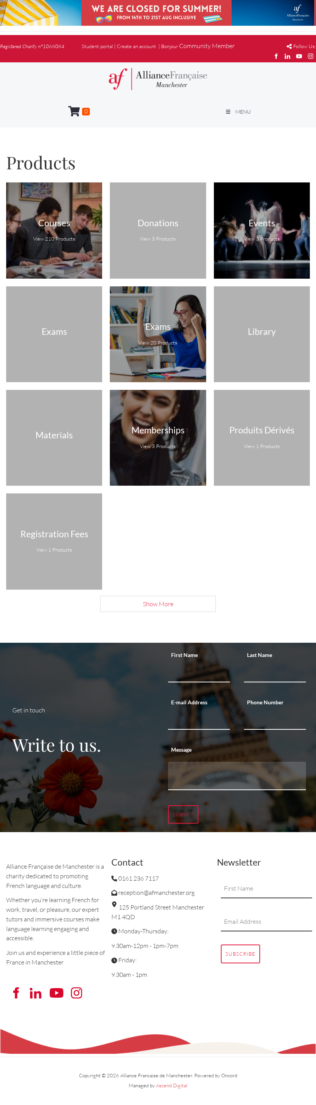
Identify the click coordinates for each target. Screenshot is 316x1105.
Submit (183, 814)
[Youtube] (299, 56)
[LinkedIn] (287, 56)
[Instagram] (310, 56)
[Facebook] (276, 56)
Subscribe (240, 954)
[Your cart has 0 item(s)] (79, 112)
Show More (158, 604)
